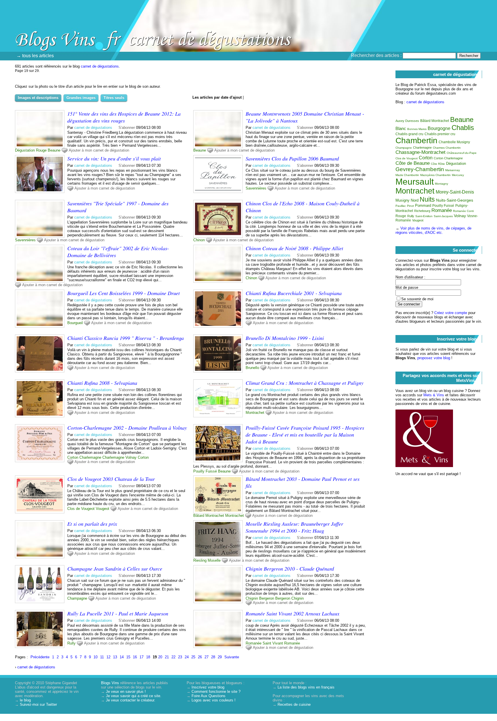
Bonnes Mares (417, 129)
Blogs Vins (110, 683)
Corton (143, 457)
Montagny (441, 183)
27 (206, 657)
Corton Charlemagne (84, 457)
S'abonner (126, 127)
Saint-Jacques (443, 216)
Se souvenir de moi (417, 299)
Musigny (402, 200)
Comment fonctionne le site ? (216, 691)
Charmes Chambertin (447, 147)
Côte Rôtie (438, 163)
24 (187, 657)
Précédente (39, 657)
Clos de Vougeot (81, 508)
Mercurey (458, 175)
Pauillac (400, 205)
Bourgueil (75, 323)
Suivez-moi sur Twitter (38, 704)
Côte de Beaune (412, 163)
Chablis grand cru (409, 134)
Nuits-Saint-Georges (454, 200)
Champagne (77, 598)
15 (128, 657)
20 (160, 657)
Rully (71, 643)
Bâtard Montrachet (208, 515)
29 (220, 657)
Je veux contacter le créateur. (130, 700)
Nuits (427, 199)
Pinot (410, 205)
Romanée (292, 643)
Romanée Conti (463, 211)
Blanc (400, 128)
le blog (25, 700)
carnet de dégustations (100, 66)
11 (102, 657)
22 (173, 657)
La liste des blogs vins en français (306, 687)
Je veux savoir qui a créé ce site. (133, 696)
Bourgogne (439, 128)
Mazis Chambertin (407, 175)
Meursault (414, 181)
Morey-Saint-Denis (455, 192)
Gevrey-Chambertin (419, 169)
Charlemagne (113, 457)
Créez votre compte (450, 313)
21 (167, 657)
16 (135, 657)
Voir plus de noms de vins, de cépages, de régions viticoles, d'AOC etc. (433, 230)
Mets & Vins (433, 395)
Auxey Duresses (407, 121)
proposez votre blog (433, 358)
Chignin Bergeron (260, 598)
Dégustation (25, 150)
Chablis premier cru (440, 134)
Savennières (256, 188)
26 (200, 657)
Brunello (252, 368)
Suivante (231, 657)
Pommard (423, 205)
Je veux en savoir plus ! (126, 691)
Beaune (54, 150)
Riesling (200, 560)
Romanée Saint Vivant (264, 643)
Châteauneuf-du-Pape (462, 152)
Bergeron (282, 598)
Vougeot (102, 508)
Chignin (297, 598)
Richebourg (422, 211)
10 (95, 657)
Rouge (41, 150)
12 (108, 657)
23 (180, 657)
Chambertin (416, 140)
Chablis (463, 127)
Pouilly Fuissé (205, 471)
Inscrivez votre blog (208, 687)
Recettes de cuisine (294, 704)
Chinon (199, 240)
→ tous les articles (35, 55)
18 (148, 657)
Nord (414, 200)
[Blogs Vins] (62, 30)
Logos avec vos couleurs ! (214, 700)
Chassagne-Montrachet (420, 152)
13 (115, 657)
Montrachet (255, 412)
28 (213, 657)
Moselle (214, 560)
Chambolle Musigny (454, 142)
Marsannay (452, 170)
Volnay (131, 457)
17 (141, 657)
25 (193, 657)
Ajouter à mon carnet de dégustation (99, 150)
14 (122, 657)
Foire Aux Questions (208, 696)
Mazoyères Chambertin (435, 175)
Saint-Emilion (424, 216)
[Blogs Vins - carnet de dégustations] (313, 42)
